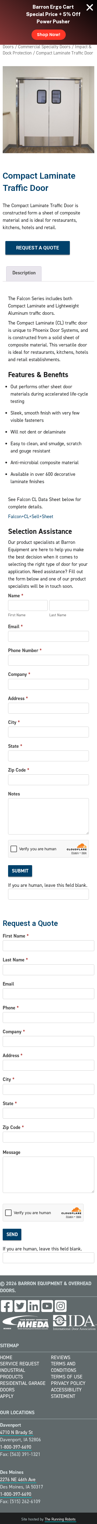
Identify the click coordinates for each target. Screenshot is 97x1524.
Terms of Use (66, 1377)
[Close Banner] (89, 7)
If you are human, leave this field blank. (47, 885)
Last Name (15, 960)
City (14, 722)
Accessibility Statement (66, 1393)
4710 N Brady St (16, 1432)
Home (6, 1357)
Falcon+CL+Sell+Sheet (30, 516)
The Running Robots (60, 1519)
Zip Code (18, 770)
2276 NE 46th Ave (18, 1479)
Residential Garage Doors (23, 1386)
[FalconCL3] (48, 109)
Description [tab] (24, 272)
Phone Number (25, 650)
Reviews (60, 1357)
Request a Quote (37, 248)
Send (12, 1234)
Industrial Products (12, 1373)
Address (18, 698)
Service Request (19, 1364)
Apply (6, 1396)
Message (11, 1152)
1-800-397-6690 (15, 1447)
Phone (11, 1008)
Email (15, 626)
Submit (20, 871)
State (15, 746)
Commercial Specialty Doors (44, 47)
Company (19, 674)
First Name (16, 936)
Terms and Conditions (63, 1367)
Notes (14, 794)
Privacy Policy (68, 1383)
